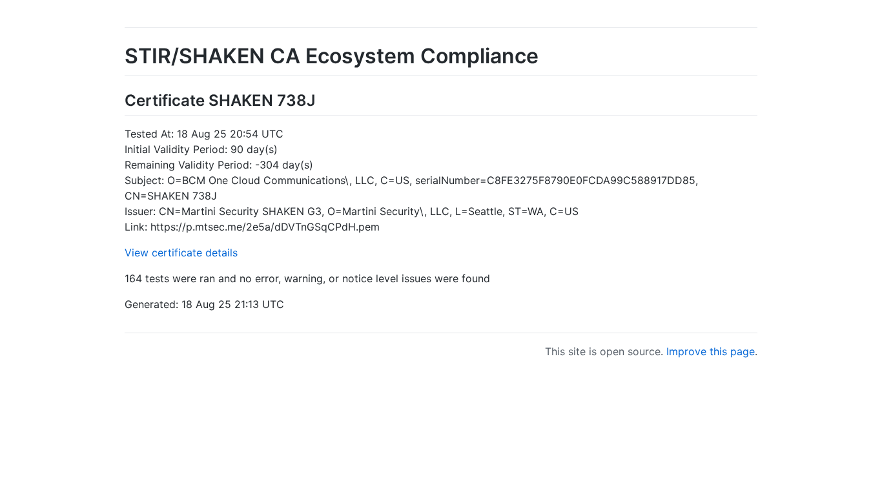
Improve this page (710, 351)
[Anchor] (323, 99)
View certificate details (181, 252)
